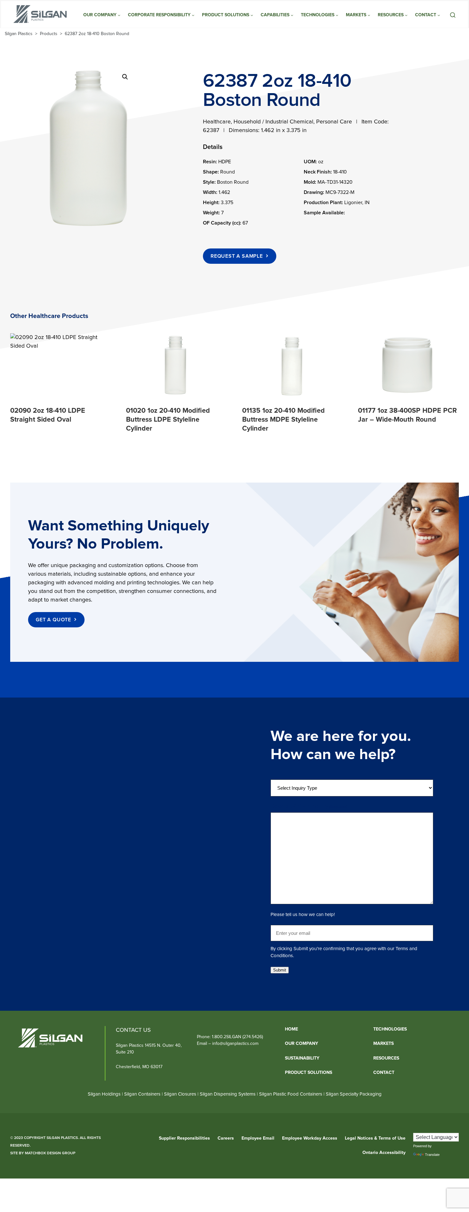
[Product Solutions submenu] (251, 15)
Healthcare (217, 122)
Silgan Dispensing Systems (228, 1093)
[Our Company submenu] (119, 15)
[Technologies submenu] (337, 15)
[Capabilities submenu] (292, 15)
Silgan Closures (180, 1093)
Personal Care (334, 122)
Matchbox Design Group (50, 1153)
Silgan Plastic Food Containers (290, 1093)
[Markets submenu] (369, 15)
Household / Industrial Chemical (273, 122)
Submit (279, 970)
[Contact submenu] (438, 15)
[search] (453, 14)
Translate (432, 1155)
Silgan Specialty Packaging (354, 1093)
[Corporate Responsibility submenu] (193, 15)
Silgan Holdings (104, 1093)
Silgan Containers (142, 1093)
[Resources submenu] (406, 15)
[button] (125, 77)
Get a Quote (53, 619)
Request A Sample (237, 256)
